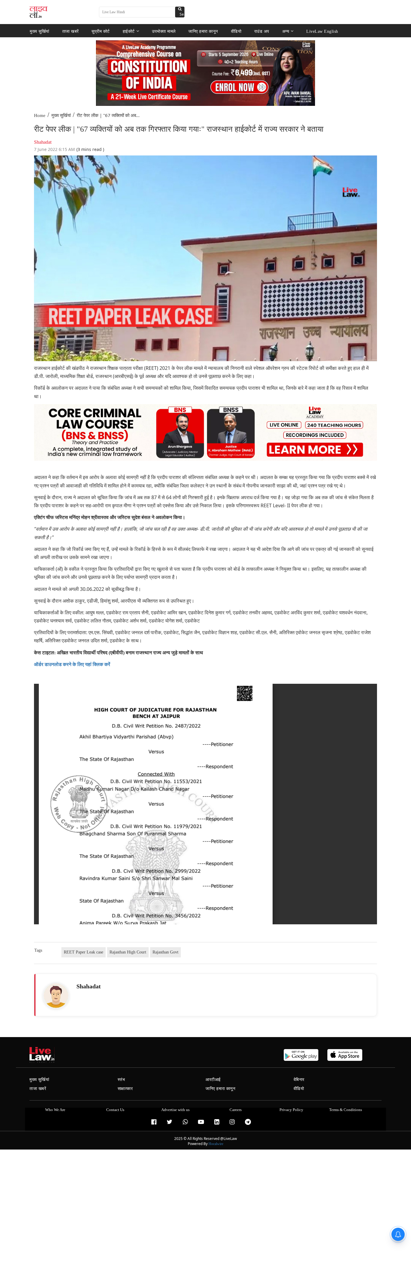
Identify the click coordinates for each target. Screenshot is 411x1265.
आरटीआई (213, 1079)
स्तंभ (121, 1079)
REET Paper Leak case (83, 952)
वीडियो (236, 31)
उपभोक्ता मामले (164, 31)
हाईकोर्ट (129, 31)
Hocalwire (216, 1144)
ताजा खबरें (70, 31)
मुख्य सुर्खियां (39, 31)
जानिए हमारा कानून (203, 31)
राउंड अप (261, 31)
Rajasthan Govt (165, 952)
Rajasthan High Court (128, 952)
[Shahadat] (56, 995)
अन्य (285, 31)
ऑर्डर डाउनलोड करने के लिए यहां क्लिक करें (72, 664)
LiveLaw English (322, 31)
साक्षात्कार (125, 1088)
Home (39, 115)
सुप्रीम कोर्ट (100, 31)
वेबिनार (299, 1079)
